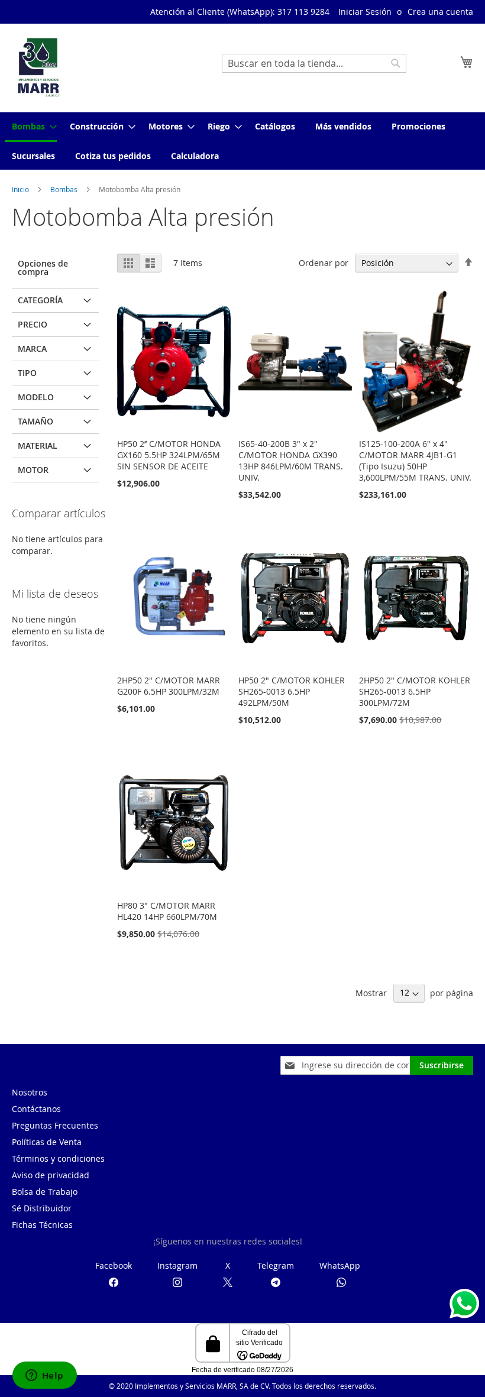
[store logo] (38, 67)
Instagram (177, 1265)
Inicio (21, 189)
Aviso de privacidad (50, 1175)
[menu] (242, 141)
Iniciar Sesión (365, 11)
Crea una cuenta (440, 11)
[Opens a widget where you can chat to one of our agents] (44, 1376)
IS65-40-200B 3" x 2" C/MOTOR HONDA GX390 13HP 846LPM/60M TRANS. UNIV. (290, 460)
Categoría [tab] (40, 300)
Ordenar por (323, 262)
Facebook (113, 1265)
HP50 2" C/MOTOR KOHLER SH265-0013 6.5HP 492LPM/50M (291, 691)
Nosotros (29, 1092)
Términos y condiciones (58, 1158)
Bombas (64, 189)
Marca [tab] (32, 348)
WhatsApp (339, 1265)
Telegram (275, 1265)
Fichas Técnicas (42, 1224)
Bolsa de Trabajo (44, 1191)
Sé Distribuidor (42, 1208)
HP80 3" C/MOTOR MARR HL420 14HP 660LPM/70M (167, 911)
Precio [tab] (32, 324)
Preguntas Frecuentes (55, 1125)
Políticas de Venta (47, 1142)
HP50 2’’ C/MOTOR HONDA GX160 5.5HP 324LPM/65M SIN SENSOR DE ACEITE (169, 455)
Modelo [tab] (36, 397)
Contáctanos (36, 1108)
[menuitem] (31, 127)
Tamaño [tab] (35, 421)
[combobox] (314, 63)
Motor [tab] (33, 469)
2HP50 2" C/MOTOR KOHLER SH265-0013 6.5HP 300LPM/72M (414, 691)
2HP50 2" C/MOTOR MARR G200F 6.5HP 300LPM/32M (168, 686)
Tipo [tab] (27, 372)
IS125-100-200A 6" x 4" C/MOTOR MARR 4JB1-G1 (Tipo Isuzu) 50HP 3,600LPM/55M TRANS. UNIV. (415, 460)
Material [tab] (37, 445)
